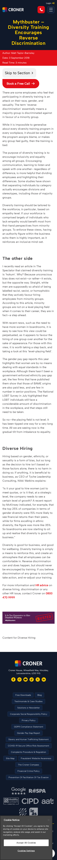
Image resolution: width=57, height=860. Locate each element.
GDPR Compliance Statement (28, 726)
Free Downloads (23, 695)
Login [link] (48, 3)
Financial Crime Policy (28, 771)
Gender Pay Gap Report (28, 733)
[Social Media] (13, 679)
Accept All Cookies (26, 843)
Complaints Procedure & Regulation (28, 752)
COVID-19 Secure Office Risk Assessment (28, 745)
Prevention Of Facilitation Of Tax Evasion (29, 777)
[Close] (48, 820)
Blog (39, 695)
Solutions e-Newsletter (28, 707)
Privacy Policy (28, 720)
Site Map (10, 758)
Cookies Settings (26, 851)
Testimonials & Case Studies (28, 701)
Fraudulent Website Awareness (36, 758)
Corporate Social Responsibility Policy (28, 714)
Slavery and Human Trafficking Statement (28, 739)
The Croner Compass (28, 764)
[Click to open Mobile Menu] (51, 9)
